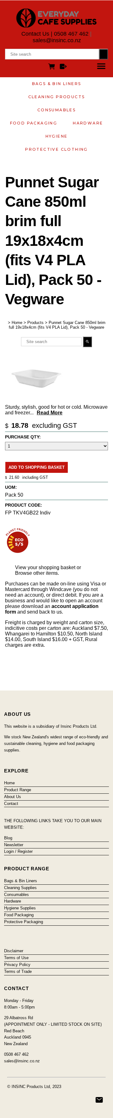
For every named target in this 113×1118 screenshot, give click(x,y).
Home (17, 322)
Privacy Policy (17, 964)
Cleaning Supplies (20, 887)
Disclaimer (13, 951)
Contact (11, 803)
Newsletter (13, 844)
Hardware (88, 123)
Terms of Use (16, 957)
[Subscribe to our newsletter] (99, 1099)
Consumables (56, 110)
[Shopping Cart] (53, 67)
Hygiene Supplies (20, 908)
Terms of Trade (18, 971)
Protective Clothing (56, 149)
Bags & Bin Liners (56, 83)
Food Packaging (33, 123)
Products (35, 322)
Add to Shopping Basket (36, 467)
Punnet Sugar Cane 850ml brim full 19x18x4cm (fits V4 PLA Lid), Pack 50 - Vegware (57, 325)
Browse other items (36, 573)
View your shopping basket (45, 567)
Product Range (17, 789)
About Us (12, 796)
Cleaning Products (56, 96)
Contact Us (35, 34)
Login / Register (18, 851)
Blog (8, 838)
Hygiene (57, 136)
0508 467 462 (71, 34)
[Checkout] (63, 67)
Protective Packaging (23, 921)
